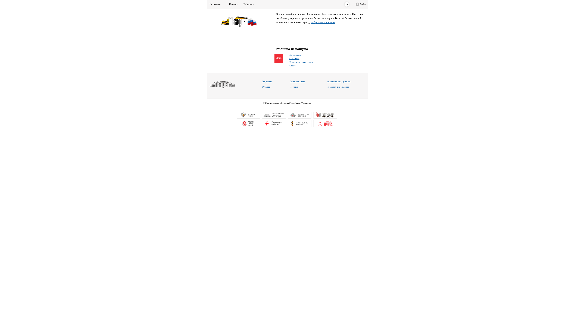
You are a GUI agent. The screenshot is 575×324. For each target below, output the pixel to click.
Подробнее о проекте (323, 22)
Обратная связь (297, 81)
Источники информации (301, 62)
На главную (215, 4)
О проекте (294, 58)
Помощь (294, 87)
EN (347, 4)
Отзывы (293, 65)
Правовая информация (338, 87)
